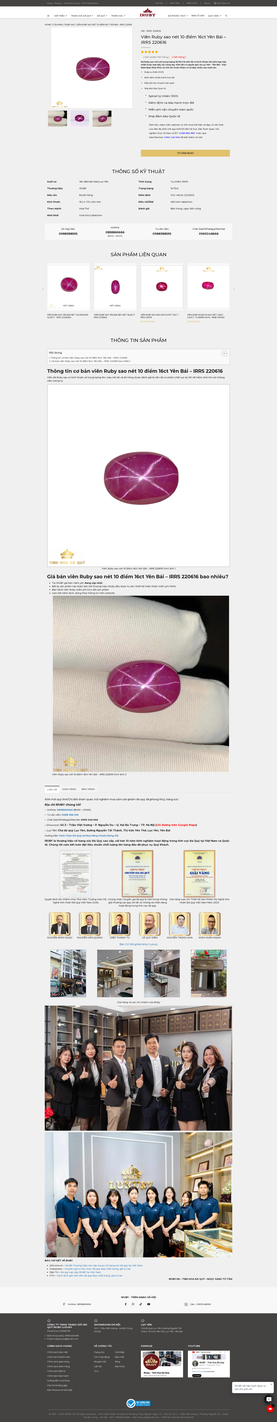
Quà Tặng (213, 16)
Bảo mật (119, 1357)
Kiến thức (192, 3)
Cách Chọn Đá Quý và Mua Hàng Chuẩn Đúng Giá (88, 835)
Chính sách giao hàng (58, 1361)
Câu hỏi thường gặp (57, 1385)
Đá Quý (101, 16)
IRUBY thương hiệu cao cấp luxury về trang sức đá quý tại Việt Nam (104, 1265)
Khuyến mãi (100, 1361)
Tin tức (159, 3)
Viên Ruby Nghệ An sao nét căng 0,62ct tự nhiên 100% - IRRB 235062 (159, 316)
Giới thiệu (59, 16)
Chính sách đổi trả (56, 1371)
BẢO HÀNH (88, 789)
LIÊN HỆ (52, 789)
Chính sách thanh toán (58, 1357)
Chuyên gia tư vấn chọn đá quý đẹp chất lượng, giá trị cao (97, 1268)
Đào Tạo (175, 3)
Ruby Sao (70, 24)
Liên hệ (97, 1366)
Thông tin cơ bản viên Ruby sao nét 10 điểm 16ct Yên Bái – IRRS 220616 (88, 357)
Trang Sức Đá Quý (81, 16)
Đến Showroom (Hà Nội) (59, 1390)
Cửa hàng (58, 24)
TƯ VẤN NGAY (185, 153)
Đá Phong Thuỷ (176, 16)
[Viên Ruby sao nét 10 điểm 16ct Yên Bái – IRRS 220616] (57, 119)
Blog (207, 3)
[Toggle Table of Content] (223, 353)
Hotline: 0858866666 (79, 1304)
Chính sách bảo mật (57, 1352)
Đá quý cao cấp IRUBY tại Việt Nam (81, 1272)
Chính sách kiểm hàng (58, 1366)
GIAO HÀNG (69, 789)
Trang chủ (99, 1352)
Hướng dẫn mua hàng (58, 1380)
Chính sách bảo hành (58, 1376)
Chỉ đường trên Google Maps (176, 825)
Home (48, 24)
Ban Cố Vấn (198, 15)
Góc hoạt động (102, 1357)
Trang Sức (117, 16)
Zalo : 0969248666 (200, 1304)
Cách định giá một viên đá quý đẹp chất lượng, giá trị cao (89, 1275)
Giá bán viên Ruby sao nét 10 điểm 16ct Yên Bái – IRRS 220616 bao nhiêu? (90, 361)
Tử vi (96, 1371)
